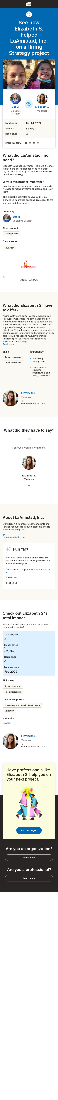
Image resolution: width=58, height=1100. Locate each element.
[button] (4, 4)
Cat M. (15, 106)
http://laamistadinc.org (14, 537)
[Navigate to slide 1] (29, 485)
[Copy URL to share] (38, 142)
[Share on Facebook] (26, 142)
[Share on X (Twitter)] (30, 142)
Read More (8, 344)
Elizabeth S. (42, 106)
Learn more (29, 857)
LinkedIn (7, 723)
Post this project (29, 830)
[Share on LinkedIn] (34, 142)
